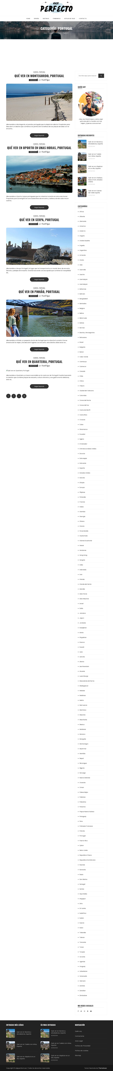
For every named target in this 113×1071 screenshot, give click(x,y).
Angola (82, 236)
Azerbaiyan (84, 279)
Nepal (82, 758)
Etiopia (82, 483)
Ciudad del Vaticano (87, 391)
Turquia (82, 952)
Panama (82, 807)
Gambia (82, 512)
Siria (81, 904)
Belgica (82, 308)
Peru (81, 821)
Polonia (82, 831)
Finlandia (83, 497)
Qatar (82, 845)
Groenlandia (84, 531)
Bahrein (82, 294)
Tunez (82, 947)
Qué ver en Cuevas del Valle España (95, 192)
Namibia (82, 754)
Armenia (83, 255)
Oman (82, 787)
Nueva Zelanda (85, 778)
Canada (82, 371)
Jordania (83, 623)
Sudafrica (83, 913)
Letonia (82, 657)
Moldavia (83, 729)
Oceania (82, 783)
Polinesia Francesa (86, 826)
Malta (82, 700)
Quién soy (78, 1031)
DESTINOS (46, 18)
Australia (83, 270)
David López (45, 80)
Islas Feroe (83, 594)
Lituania (82, 671)
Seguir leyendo (39, 135)
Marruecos (83, 705)
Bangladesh (84, 299)
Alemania (83, 221)
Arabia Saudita (85, 241)
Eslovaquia (83, 458)
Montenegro (84, 744)
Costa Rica (83, 415)
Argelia (82, 245)
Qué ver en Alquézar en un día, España (95, 167)
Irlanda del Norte (85, 584)
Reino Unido (84, 850)
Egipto (82, 439)
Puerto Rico (84, 841)
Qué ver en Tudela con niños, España (94, 155)
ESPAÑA (36, 18)
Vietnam (83, 981)
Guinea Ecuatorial (86, 541)
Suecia (82, 923)
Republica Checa (86, 855)
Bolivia (82, 323)
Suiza (81, 928)
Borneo (82, 328)
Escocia (82, 454)
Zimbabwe (83, 995)
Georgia (82, 516)
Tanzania (83, 942)
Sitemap (78, 1055)
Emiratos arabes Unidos (88, 449)
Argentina (83, 250)
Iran (81, 575)
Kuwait (82, 647)
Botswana (83, 337)
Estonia (82, 478)
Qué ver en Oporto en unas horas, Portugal (39, 147)
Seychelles (83, 894)
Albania (82, 216)
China (82, 381)
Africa (82, 212)
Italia (81, 608)
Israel (81, 604)
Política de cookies (81, 1051)
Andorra (82, 231)
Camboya (83, 362)
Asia (81, 265)
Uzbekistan (83, 971)
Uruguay (82, 966)
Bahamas (83, 289)
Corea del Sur (84, 405)
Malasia (82, 691)
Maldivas (83, 695)
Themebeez (102, 1068)
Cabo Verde (84, 357)
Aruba (82, 260)
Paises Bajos (84, 792)
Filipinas (82, 492)
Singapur (83, 899)
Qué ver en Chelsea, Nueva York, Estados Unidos (95, 180)
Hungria (82, 560)
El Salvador (83, 444)
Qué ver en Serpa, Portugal (39, 219)
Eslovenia (83, 463)
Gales (82, 507)
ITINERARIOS (56, 18)
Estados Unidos (85, 473)
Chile (81, 376)
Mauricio (82, 715)
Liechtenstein (84, 666)
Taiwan (82, 937)
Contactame (79, 1036)
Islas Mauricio (84, 599)
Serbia (82, 889)
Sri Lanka (83, 908)
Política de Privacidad (82, 1046)
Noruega (83, 773)
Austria (82, 275)
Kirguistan (83, 637)
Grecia (82, 526)
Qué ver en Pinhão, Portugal (39, 291)
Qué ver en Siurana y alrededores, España (95, 143)
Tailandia (83, 933)
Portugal (42, 72)
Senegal (82, 884)
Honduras (83, 550)
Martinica (83, 710)
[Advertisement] (56, 52)
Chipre (82, 386)
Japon (82, 618)
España (82, 468)
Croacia (82, 420)
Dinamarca (83, 429)
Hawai (82, 545)
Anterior (8, 396)
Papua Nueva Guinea (87, 812)
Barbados (83, 304)
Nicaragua (83, 763)
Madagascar (84, 686)
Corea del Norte (85, 400)
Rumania (83, 870)
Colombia (83, 395)
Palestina (83, 802)
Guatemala (83, 536)
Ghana (82, 521)
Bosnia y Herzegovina (87, 333)
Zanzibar (83, 991)
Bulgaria (82, 347)
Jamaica (83, 613)
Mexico (82, 725)
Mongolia (83, 739)
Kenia (81, 633)
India (81, 565)
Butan (82, 352)
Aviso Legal (79, 1041)
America (83, 226)
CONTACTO (83, 18)
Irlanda (82, 579)
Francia (82, 502)
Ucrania (82, 957)
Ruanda (82, 865)
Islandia (82, 589)
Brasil (81, 342)
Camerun (83, 366)
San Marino (83, 879)
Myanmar (83, 749)
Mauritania (83, 720)
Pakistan (83, 797)
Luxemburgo (84, 676)
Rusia (81, 874)
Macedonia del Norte (87, 681)
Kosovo (82, 642)
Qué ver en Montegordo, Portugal (39, 75)
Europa (35, 72)
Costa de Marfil (85, 410)
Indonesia (83, 570)
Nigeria (82, 768)
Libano (82, 662)
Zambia (82, 986)
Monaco (82, 734)
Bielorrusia (83, 318)
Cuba (81, 425)
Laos (81, 652)
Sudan (82, 918)
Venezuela (83, 976)
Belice (82, 313)
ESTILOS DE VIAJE (69, 18)
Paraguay (83, 816)
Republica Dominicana (87, 860)
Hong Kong (83, 555)
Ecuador (82, 434)
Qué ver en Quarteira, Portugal (39, 361)
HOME (28, 18)
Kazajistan (83, 628)
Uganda (82, 962)
